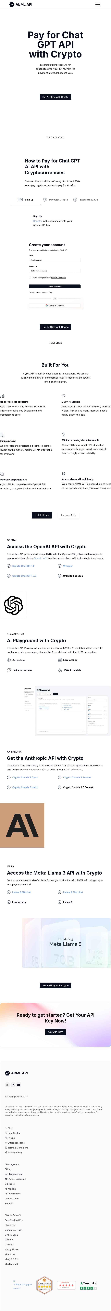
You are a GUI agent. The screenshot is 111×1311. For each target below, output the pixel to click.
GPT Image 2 (11, 1235)
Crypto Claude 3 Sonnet (77, 777)
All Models (10, 1189)
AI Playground (12, 1164)
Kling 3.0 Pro (11, 1259)
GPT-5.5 (9, 1239)
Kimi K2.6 (10, 1254)
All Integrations (13, 1193)
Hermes (9, 1203)
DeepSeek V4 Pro (14, 1220)
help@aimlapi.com (30, 1115)
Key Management (14, 1174)
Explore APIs (68, 515)
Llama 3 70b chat (73, 892)
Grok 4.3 (9, 1244)
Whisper (68, 566)
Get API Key (42, 515)
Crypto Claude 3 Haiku (25, 787)
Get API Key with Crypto (55, 97)
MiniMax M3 (11, 1264)
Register (37, 221)
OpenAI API (40, 558)
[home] (20, 4)
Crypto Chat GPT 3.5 (24, 575)
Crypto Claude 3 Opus (25, 777)
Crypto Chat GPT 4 (23, 566)
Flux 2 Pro (10, 1225)
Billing (8, 1169)
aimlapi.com (50, 1106)
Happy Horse (11, 1249)
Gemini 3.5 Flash (13, 1230)
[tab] (26, 201)
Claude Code (11, 1198)
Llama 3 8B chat (21, 892)
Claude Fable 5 (13, 1215)
